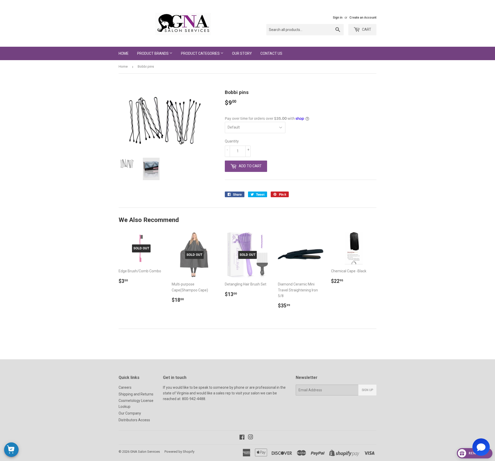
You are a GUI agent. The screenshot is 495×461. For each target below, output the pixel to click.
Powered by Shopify (179, 452)
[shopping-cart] (11, 449)
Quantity (232, 141)
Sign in (337, 17)
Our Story (242, 53)
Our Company (130, 413)
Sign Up (367, 390)
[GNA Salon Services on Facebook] (242, 438)
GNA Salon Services (145, 452)
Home (124, 53)
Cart (366, 29)
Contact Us (271, 53)
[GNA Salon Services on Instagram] (250, 438)
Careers (125, 387)
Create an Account (362, 17)
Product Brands (153, 53)
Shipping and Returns (136, 394)
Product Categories (200, 53)
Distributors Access (134, 420)
